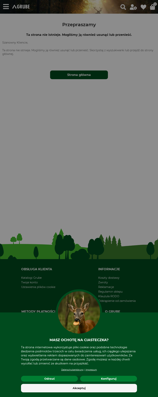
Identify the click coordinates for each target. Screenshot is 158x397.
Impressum (91, 369)
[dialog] (79, 198)
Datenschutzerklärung (72, 369)
